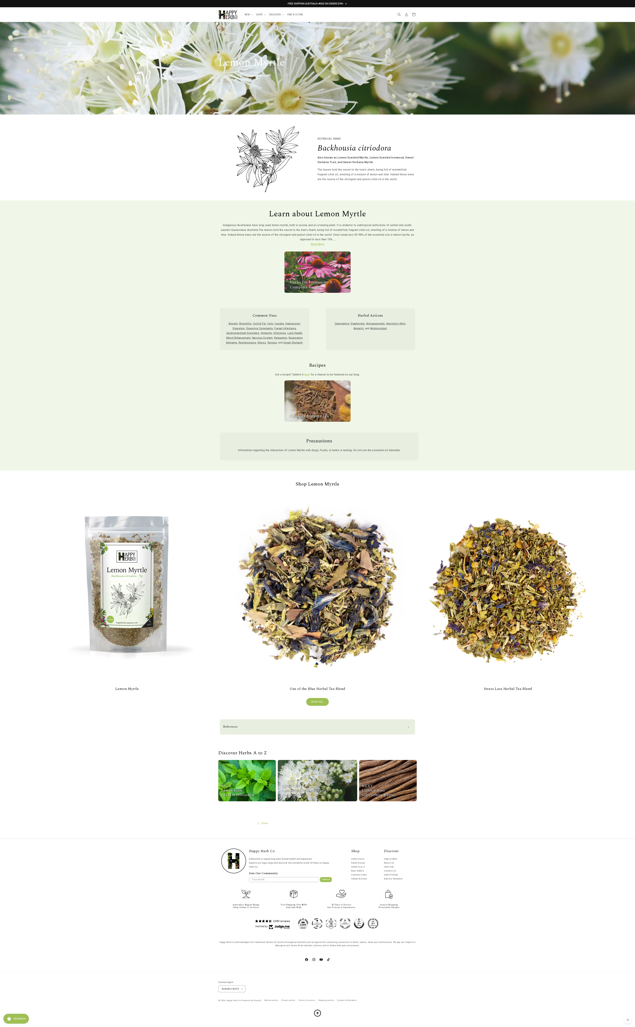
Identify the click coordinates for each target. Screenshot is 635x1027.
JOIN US (326, 879)
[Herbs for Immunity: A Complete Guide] (317, 291)
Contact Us (390, 871)
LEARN (228, 76)
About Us (389, 863)
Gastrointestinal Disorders (242, 333)
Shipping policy (326, 1000)
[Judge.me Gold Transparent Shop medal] (317, 923)
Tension (272, 342)
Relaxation (280, 337)
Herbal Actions (359, 878)
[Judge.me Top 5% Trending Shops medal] (373, 923)
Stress (261, 342)
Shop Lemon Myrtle (317, 484)
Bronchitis (245, 323)
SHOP (250, 76)
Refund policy (271, 1000)
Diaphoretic (358, 323)
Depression (292, 323)
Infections (279, 333)
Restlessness (247, 342)
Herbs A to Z (358, 867)
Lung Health (294, 333)
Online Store (357, 859)
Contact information (347, 1000)
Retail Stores (358, 863)
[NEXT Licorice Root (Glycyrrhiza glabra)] (388, 800)
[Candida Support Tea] (317, 420)
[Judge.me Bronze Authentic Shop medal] (345, 923)
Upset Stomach (292, 342)
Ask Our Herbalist (393, 878)
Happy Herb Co (233, 1000)
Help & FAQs (390, 859)
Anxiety (233, 323)
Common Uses (359, 874)
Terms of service (306, 1000)
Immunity (266, 333)
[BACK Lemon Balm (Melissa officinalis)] (247, 800)
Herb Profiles (391, 874)
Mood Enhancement (238, 337)
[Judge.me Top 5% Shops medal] (359, 923)
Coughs (279, 323)
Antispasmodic (375, 323)
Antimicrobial (378, 328)
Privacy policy (288, 1000)
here (307, 374)
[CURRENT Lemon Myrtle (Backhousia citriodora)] (317, 800)
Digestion (239, 328)
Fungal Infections (285, 328)
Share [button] (264, 823)
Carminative (342, 323)
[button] (248, 14)
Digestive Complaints (259, 328)
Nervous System (262, 337)
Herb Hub (389, 867)
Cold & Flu (259, 323)
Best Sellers (357, 871)
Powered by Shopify (251, 1000)
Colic (270, 323)
